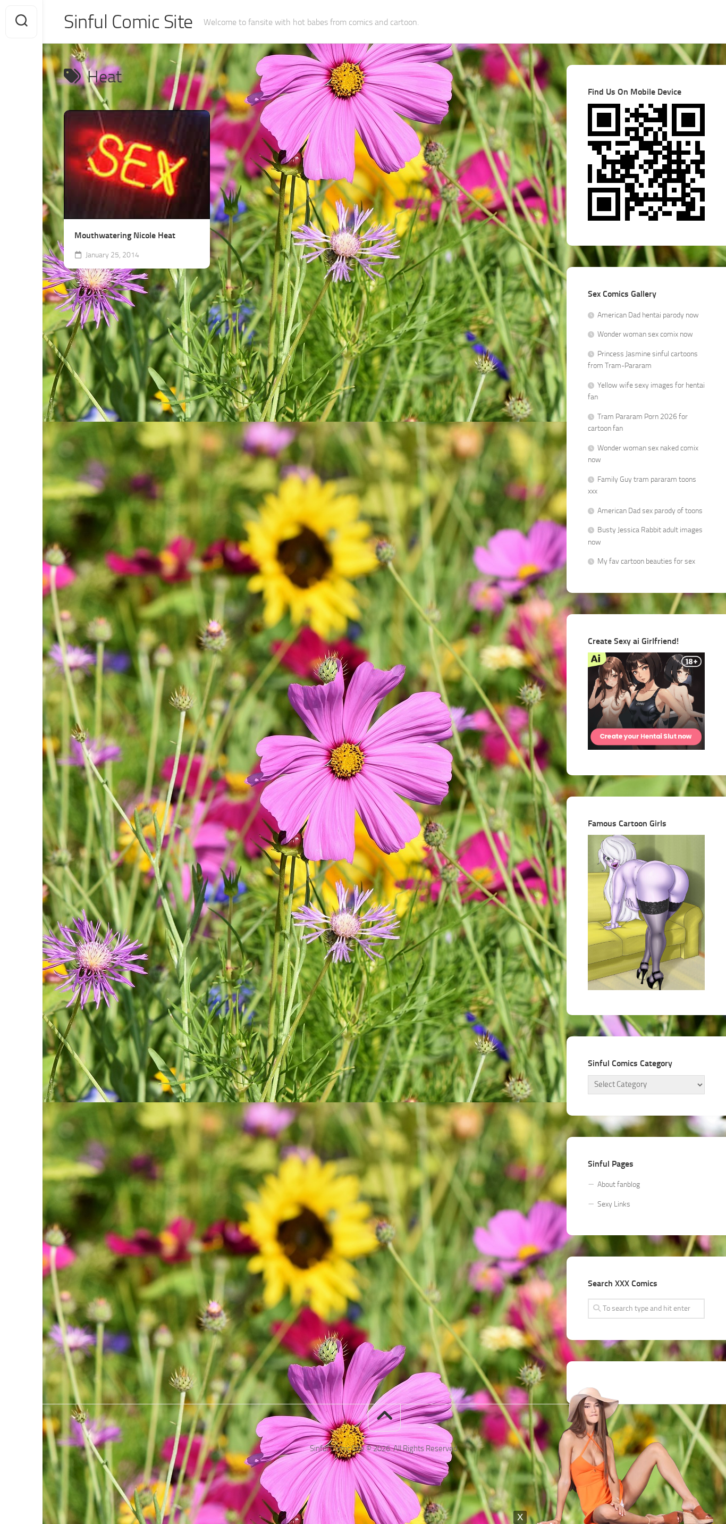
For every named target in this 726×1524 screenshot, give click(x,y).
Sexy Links (613, 1204)
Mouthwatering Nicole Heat (124, 235)
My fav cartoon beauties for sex (646, 561)
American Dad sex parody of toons (650, 510)
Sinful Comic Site (128, 22)
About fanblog (618, 1184)
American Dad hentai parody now (648, 315)
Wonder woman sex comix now (645, 334)
